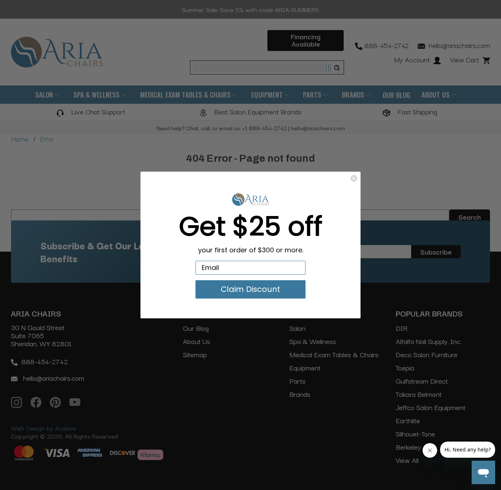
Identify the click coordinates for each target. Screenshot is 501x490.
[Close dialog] (354, 178)
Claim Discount (250, 289)
